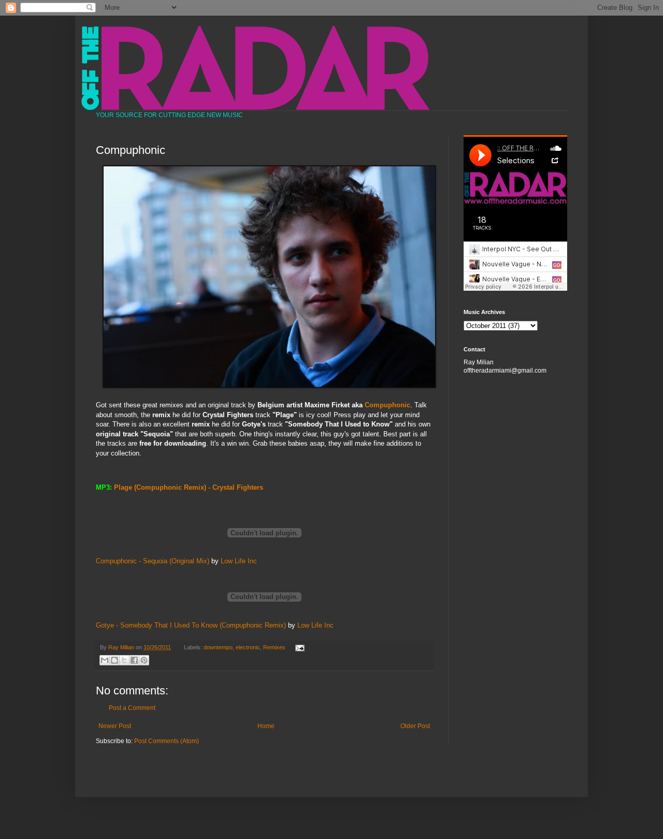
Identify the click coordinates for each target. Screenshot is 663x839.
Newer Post (114, 726)
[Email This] (104, 660)
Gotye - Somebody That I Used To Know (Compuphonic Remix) (191, 625)
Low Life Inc (239, 561)
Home (266, 726)
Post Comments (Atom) (166, 741)
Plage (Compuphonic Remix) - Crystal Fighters (188, 487)
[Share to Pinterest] (144, 660)
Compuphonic (387, 405)
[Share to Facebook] (134, 660)
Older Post (415, 726)
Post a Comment (132, 708)
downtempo (218, 647)
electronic (248, 647)
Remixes (274, 647)
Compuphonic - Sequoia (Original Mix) (152, 561)
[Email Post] (298, 647)
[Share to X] (124, 660)
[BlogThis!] (114, 660)
